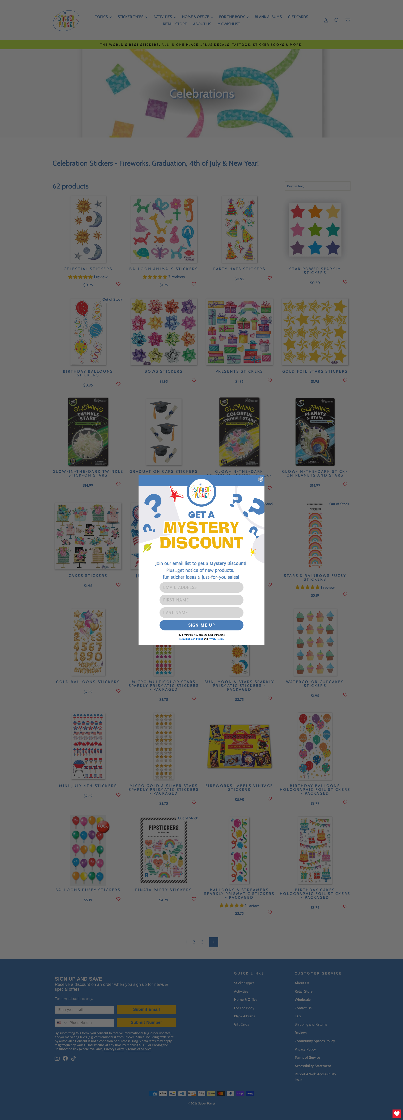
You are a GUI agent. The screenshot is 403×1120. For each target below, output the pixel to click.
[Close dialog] (261, 479)
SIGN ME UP (201, 625)
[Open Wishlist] (397, 1114)
